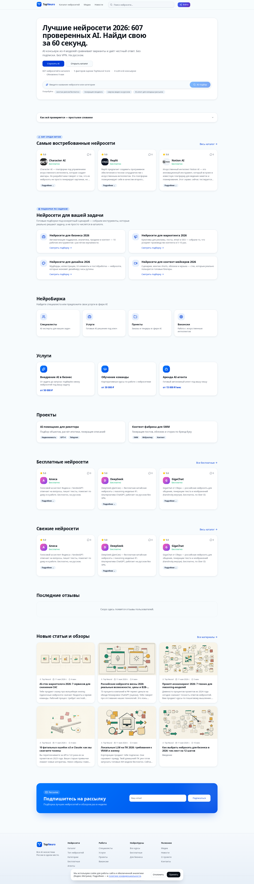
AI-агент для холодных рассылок (149, 92)
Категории (73, 857)
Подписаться (199, 798)
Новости (99, 4)
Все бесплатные (205, 462)
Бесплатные (74, 861)
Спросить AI (53, 63)
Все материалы (206, 637)
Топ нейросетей (76, 852)
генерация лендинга (93, 92)
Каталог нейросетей (69, 4)
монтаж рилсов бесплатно (67, 92)
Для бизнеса (136, 857)
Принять (173, 874)
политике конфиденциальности (125, 876)
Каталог (72, 848)
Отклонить (158, 874)
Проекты (103, 857)
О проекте (166, 857)
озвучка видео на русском (119, 92)
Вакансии (103, 861)
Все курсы (135, 848)
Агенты (71, 865)
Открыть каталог (79, 63)
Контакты (166, 861)
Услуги (102, 852)
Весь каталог (207, 144)
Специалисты (106, 848)
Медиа (87, 4)
